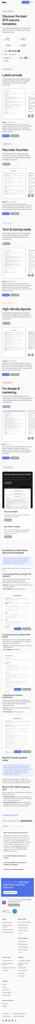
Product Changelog (19, 1016)
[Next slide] (32, 116)
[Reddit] (9, 1020)
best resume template (18, 840)
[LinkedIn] (12, 1020)
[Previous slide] (29, 116)
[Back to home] (4, 2)
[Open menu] (31, 2)
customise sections (18, 846)
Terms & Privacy (6, 1016)
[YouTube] (6, 1020)
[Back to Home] (4, 902)
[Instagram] (3, 1020)
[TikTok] (15, 1020)
